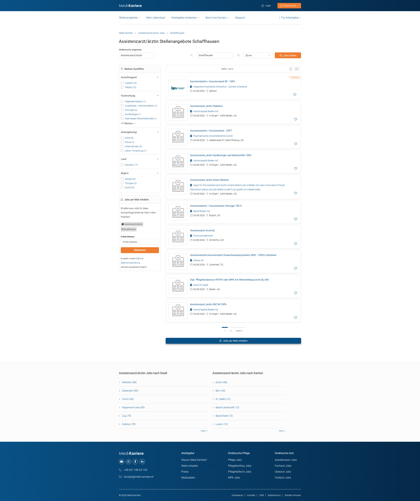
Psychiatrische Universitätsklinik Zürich (213, 136)
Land (123, 159)
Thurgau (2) (131, 183)
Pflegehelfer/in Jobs (239, 471)
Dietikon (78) (129, 424)
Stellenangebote (128, 17)
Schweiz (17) (131, 164)
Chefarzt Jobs (283, 477)
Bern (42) (220, 390)
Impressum (237, 495)
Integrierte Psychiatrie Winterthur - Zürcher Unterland (220, 86)
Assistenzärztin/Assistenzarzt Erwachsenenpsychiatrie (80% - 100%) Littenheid (233, 255)
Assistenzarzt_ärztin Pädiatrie (206, 106)
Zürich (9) (130, 187)
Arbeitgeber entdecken (184, 17)
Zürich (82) (128, 399)
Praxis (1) (130, 142)
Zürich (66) (221, 382)
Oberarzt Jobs (283, 471)
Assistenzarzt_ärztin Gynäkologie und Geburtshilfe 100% (221, 155)
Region (124, 173)
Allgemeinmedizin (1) (135, 101)
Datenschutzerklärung (130, 263)
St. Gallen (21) (223, 399)
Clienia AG (198, 260)
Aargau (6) (130, 179)
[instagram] (128, 461)
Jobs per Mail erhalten (234, 340)
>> (297, 69)
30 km (248, 55)
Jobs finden (290, 55)
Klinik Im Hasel (200, 285)
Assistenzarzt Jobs (286, 459)
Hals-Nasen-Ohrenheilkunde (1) (140, 118)
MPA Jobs (234, 477)
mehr (203, 431)
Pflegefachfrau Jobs (239, 465)
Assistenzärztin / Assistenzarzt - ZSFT (211, 130)
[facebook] (135, 461)
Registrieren (290, 5)
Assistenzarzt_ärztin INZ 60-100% (208, 304)
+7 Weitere (127, 123)
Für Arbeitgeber (290, 18)
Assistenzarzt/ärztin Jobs (151, 33)
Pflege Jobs (235, 459)
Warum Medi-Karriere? (194, 459)
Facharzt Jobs (283, 465)
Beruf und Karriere (216, 17)
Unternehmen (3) (133, 146)
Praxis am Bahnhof (203, 235)
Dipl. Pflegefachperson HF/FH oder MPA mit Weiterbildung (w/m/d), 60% (229, 279)
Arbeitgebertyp (129, 132)
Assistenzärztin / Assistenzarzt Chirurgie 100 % (216, 205)
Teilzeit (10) (130, 87)
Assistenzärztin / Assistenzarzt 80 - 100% (212, 81)
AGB (137, 258)
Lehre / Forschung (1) (136, 150)
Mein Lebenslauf (155, 17)
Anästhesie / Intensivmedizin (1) (141, 105)
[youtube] (121, 461)
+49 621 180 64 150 (135, 469)
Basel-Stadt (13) (224, 415)
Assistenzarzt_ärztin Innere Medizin (209, 179)
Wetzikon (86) (129, 382)
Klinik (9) (129, 138)
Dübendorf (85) (130, 390)
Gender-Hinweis (293, 495)
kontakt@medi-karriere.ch (138, 476)
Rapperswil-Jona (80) (133, 407)
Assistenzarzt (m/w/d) (202, 230)
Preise (184, 471)
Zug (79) (126, 415)
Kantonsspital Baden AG (205, 111)
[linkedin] (142, 461)
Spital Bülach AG (201, 211)
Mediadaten (188, 477)
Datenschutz (274, 495)
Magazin (240, 17)
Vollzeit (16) (131, 83)
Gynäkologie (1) (133, 114)
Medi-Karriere (126, 33)
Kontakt (251, 495)
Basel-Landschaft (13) (227, 407)
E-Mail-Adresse (127, 237)
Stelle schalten (189, 465)
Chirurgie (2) (131, 110)
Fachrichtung (128, 95)
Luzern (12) (222, 424)
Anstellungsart (129, 77)
